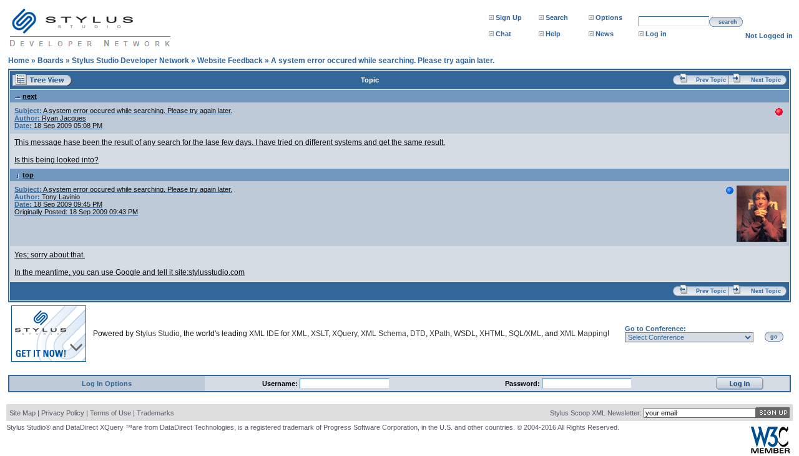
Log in (656, 33)
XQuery (344, 333)
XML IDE (264, 333)
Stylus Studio (157, 333)
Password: (523, 383)
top (28, 175)
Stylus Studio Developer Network (130, 60)
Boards (50, 60)
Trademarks (155, 413)
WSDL (465, 333)
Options (609, 17)
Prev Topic (711, 80)
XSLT (319, 333)
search (727, 22)
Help (553, 33)
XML (299, 333)
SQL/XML (525, 333)
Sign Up (509, 17)
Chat (503, 33)
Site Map (22, 413)
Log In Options (107, 383)
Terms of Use (110, 413)
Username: (281, 383)
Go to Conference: (655, 328)
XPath (439, 333)
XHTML (492, 333)
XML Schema (383, 333)
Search (557, 17)
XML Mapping (583, 333)
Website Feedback (230, 60)
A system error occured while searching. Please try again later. (382, 60)
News (605, 33)
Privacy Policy (62, 413)
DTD (418, 333)
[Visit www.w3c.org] (770, 450)
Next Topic (766, 80)
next (29, 96)
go (774, 337)
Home (18, 60)
